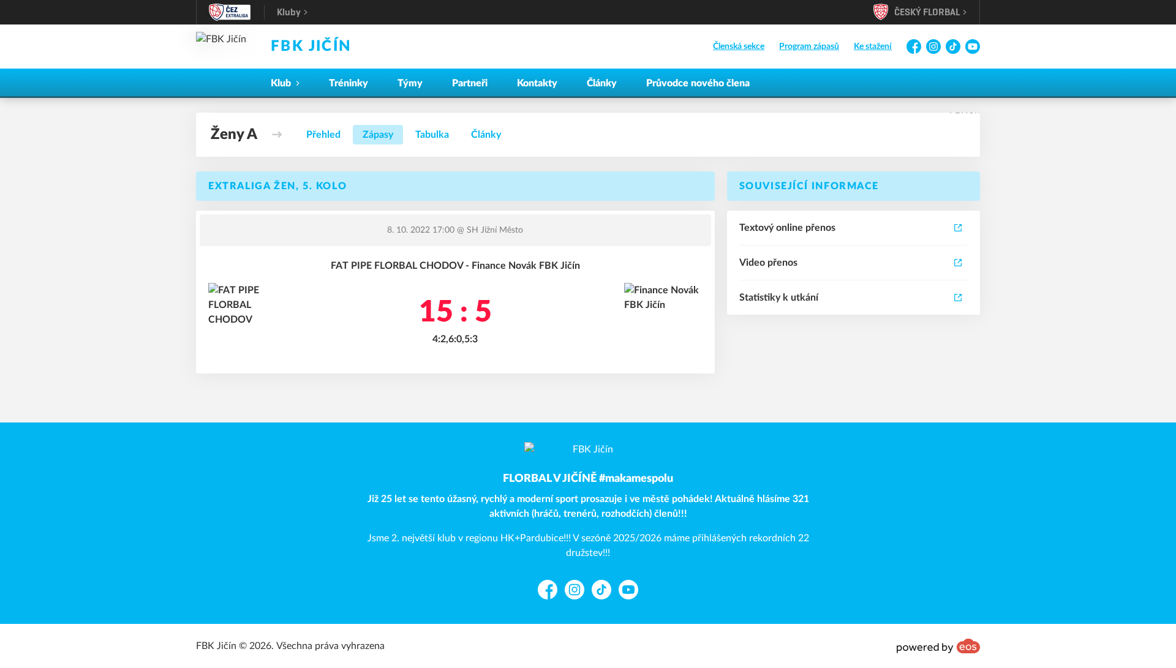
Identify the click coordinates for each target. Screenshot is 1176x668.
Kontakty (537, 83)
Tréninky (348, 83)
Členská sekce (738, 46)
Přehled (323, 135)
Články (602, 83)
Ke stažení (873, 46)
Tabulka (432, 135)
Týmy (410, 83)
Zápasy (378, 135)
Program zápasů (809, 46)
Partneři (470, 83)
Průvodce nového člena (698, 83)
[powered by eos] (938, 646)
